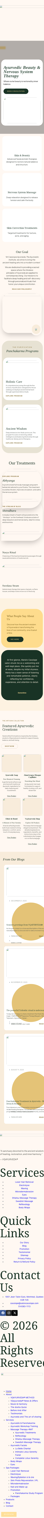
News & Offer (16, 943)
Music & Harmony (19, 1404)
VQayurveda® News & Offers (24, 1401)
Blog (8, 1503)
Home (8, 1391)
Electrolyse (16, 1474)
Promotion (15, 1490)
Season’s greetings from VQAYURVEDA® (24, 925)
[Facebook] (3, 1313)
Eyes (13, 1464)
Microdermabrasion (20, 1483)
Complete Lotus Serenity (26, 1458)
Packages (15, 1496)
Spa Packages (12, 1468)
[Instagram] (9, 1313)
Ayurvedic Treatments (25, 1432)
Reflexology (20, 1436)
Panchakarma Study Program (29, 1493)
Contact (9, 1506)
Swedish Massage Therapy (28, 1442)
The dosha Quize (19, 1407)
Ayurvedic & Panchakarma (23, 1423)
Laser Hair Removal (20, 1471)
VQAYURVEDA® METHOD (22, 1397)
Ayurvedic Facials (19, 1445)
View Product (11, 796)
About (9, 1394)
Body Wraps (16, 1461)
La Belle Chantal (23, 1448)
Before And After (19, 1410)
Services (10, 1420)
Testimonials (16, 1413)
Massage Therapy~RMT (22, 1429)
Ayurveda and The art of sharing (26, 1417)
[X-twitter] (15, 1313)
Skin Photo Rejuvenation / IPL (24, 1480)
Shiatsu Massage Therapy (27, 1439)
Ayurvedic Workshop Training (24, 1426)
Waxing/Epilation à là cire (22, 1477)
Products (10, 1499)
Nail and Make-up (19, 1487)
